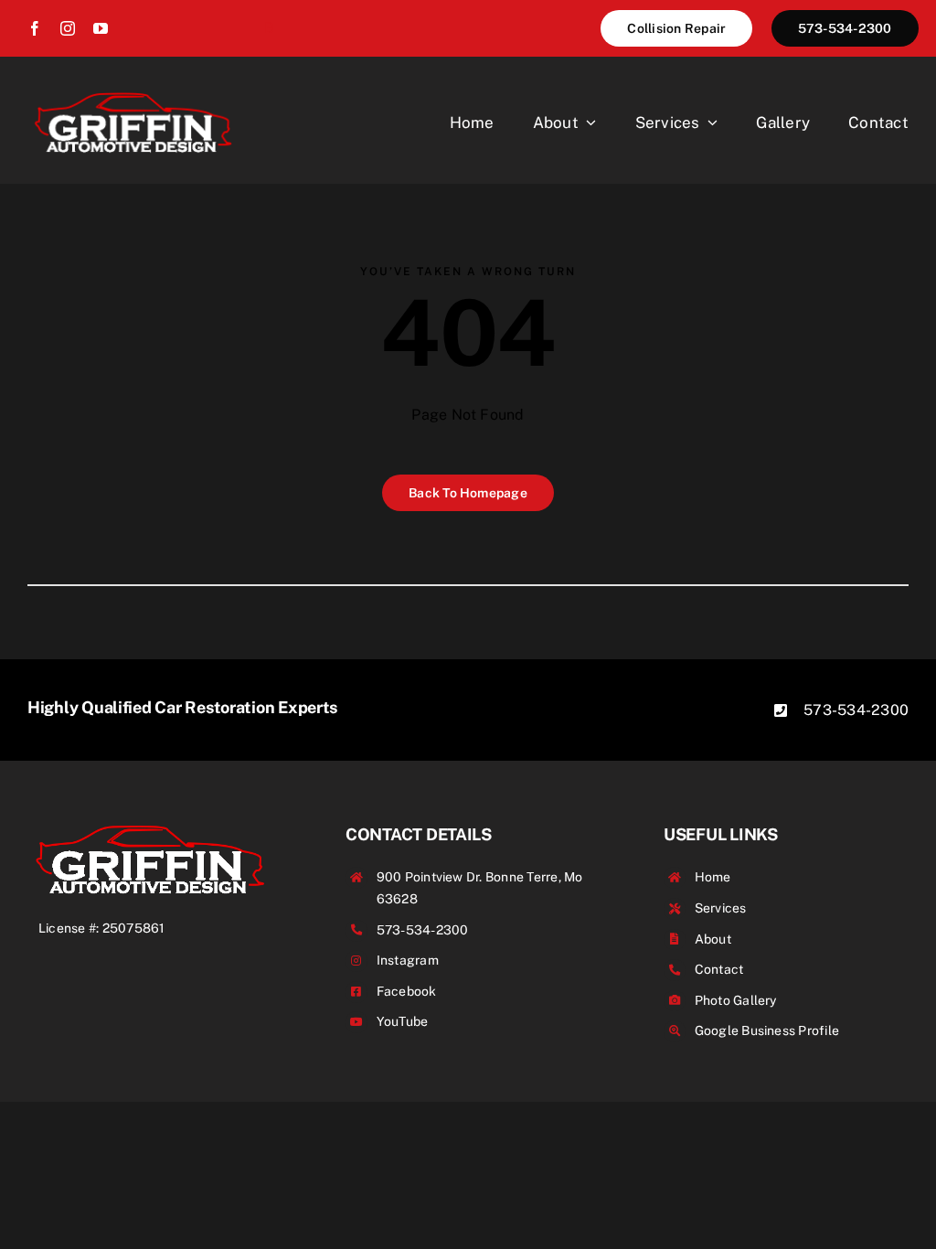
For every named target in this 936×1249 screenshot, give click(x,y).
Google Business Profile (767, 1030)
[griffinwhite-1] (133, 91)
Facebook (407, 991)
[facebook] (34, 28)
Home (713, 877)
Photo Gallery (736, 1000)
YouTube (403, 1021)
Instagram (408, 960)
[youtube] (100, 28)
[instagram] (67, 28)
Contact (719, 969)
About (713, 939)
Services (721, 908)
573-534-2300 (856, 710)
